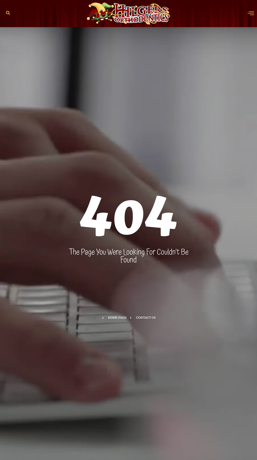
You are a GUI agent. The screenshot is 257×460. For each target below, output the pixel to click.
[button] (8, 14)
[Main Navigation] (251, 13)
